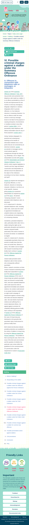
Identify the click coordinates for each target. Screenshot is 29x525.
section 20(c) (17, 132)
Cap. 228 (19, 94)
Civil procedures (11, 436)
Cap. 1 (18, 162)
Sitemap (15, 501)
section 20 (11, 191)
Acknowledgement (15, 505)
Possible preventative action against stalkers (15, 432)
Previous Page (11, 364)
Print (8, 54)
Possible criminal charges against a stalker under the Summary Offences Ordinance (16, 409)
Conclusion (10, 440)
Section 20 (7, 91)
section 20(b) (13, 126)
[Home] (4, 34)
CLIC (6, 468)
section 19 (8, 312)
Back (8, 360)
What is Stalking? (12, 376)
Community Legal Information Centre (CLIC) (19, 519)
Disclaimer (15, 509)
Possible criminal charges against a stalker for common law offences (16, 425)
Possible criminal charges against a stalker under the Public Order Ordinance (16, 417)
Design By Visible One (14, 523)
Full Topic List (8, 2)
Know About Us (15, 497)
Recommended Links (15, 513)
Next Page (10, 368)
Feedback (15, 493)
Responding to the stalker (14, 379)
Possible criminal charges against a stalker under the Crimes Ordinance (16, 393)
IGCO (11, 195)
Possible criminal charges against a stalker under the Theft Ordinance (16, 401)
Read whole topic (12, 51)
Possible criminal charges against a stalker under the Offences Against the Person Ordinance (16, 385)
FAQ (8, 443)
